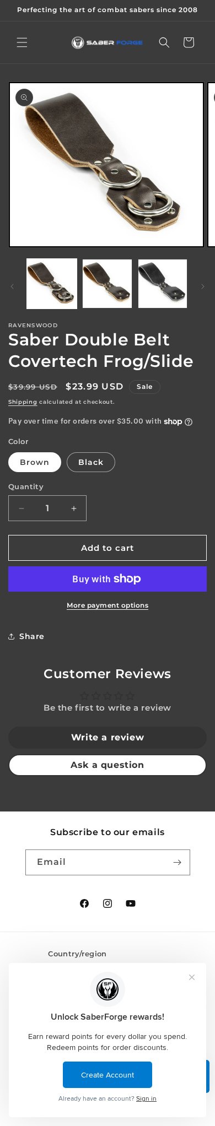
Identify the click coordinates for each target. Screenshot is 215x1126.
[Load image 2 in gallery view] (107, 283)
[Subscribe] (177, 862)
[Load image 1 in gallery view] (52, 283)
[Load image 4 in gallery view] (162, 283)
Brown (35, 462)
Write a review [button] (107, 737)
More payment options (107, 605)
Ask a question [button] (107, 765)
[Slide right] (203, 286)
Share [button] (32, 636)
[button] (22, 42)
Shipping (22, 401)
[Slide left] (12, 286)
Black (91, 462)
